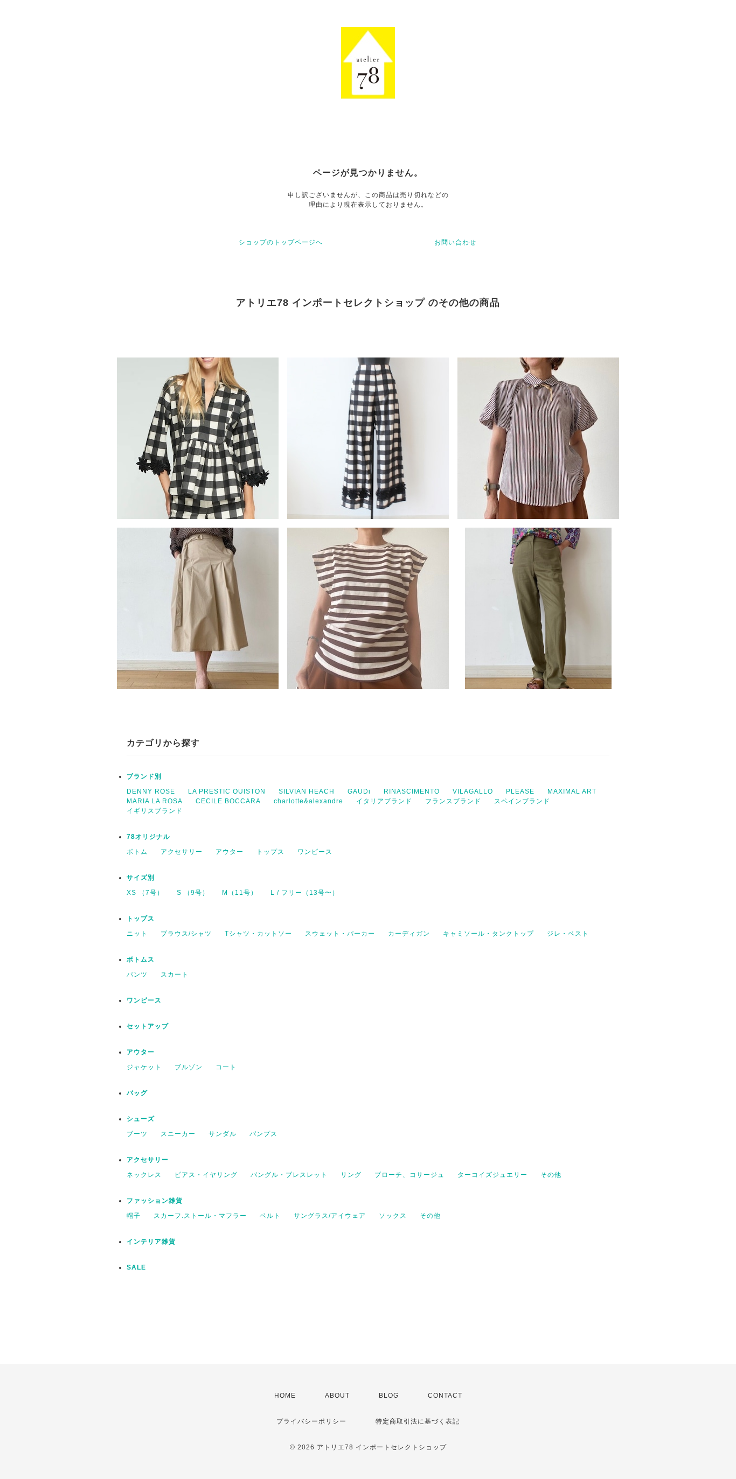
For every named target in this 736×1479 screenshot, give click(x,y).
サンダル (223, 1134)
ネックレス (144, 1175)
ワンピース (314, 852)
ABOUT (337, 1395)
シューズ (141, 1119)
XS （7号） (145, 892)
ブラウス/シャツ (186, 933)
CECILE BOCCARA (228, 801)
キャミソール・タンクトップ (488, 933)
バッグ (137, 1093)
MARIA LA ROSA (155, 801)
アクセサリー (182, 852)
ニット (137, 933)
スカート (175, 974)
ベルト (270, 1215)
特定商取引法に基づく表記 (418, 1421)
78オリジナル (148, 836)
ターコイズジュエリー (492, 1175)
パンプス (263, 1134)
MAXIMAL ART (571, 791)
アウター (230, 852)
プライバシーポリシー (311, 1421)
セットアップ (148, 1026)
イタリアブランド (384, 801)
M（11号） (240, 892)
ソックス (393, 1215)
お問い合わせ (455, 242)
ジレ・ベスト (568, 933)
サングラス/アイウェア (330, 1215)
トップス (270, 852)
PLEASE (520, 791)
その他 (550, 1175)
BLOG (389, 1395)
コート (226, 1067)
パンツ (137, 974)
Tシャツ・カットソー (258, 933)
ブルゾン (189, 1067)
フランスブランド (453, 801)
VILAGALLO (473, 791)
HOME (285, 1395)
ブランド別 (144, 776)
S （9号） (193, 892)
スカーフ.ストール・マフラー (200, 1215)
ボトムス (141, 959)
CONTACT (445, 1395)
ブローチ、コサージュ (409, 1175)
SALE (136, 1267)
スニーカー (178, 1134)
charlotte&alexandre (308, 801)
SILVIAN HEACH (307, 791)
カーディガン (409, 933)
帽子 (134, 1215)
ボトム (137, 852)
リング (351, 1175)
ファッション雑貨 (155, 1200)
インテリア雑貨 (151, 1241)
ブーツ (137, 1134)
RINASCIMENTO (412, 791)
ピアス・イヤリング (206, 1175)
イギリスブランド (155, 811)
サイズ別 (141, 877)
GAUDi (359, 791)
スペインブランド (522, 801)
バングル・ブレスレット (289, 1175)
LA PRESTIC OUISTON (227, 791)
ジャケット (144, 1067)
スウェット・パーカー (340, 933)
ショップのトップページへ (281, 242)
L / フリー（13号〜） (304, 892)
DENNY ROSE (151, 791)
